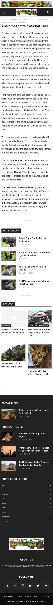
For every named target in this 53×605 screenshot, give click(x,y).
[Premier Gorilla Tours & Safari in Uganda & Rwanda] (8, 256)
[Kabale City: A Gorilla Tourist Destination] (8, 242)
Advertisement (31, 596)
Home (4, 19)
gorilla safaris (5, 494)
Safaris (3, 503)
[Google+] (15, 586)
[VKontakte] (46, 586)
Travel (4, 360)
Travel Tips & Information (38, 326)
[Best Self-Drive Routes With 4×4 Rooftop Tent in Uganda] (8, 466)
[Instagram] (23, 586)
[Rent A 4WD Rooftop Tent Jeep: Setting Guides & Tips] (40, 318)
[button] (49, 12)
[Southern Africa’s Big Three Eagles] (6, 437)
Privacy (19, 596)
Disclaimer (8, 596)
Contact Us (44, 596)
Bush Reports (34, 367)
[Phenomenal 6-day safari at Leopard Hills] (40, 356)
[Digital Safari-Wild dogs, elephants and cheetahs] (13, 318)
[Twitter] (38, 586)
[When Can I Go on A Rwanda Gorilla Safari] (13, 352)
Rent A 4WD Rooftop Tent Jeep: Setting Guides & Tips (39, 332)
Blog (2, 485)
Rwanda (3, 512)
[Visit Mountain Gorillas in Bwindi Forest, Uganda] (8, 285)
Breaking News (5, 516)
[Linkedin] (30, 586)
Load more (25, 295)
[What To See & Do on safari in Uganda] (8, 270)
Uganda (3, 507)
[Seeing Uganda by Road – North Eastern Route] (8, 414)
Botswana (6, 326)
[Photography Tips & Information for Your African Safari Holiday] (8, 451)
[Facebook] (7, 586)
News (3, 498)
